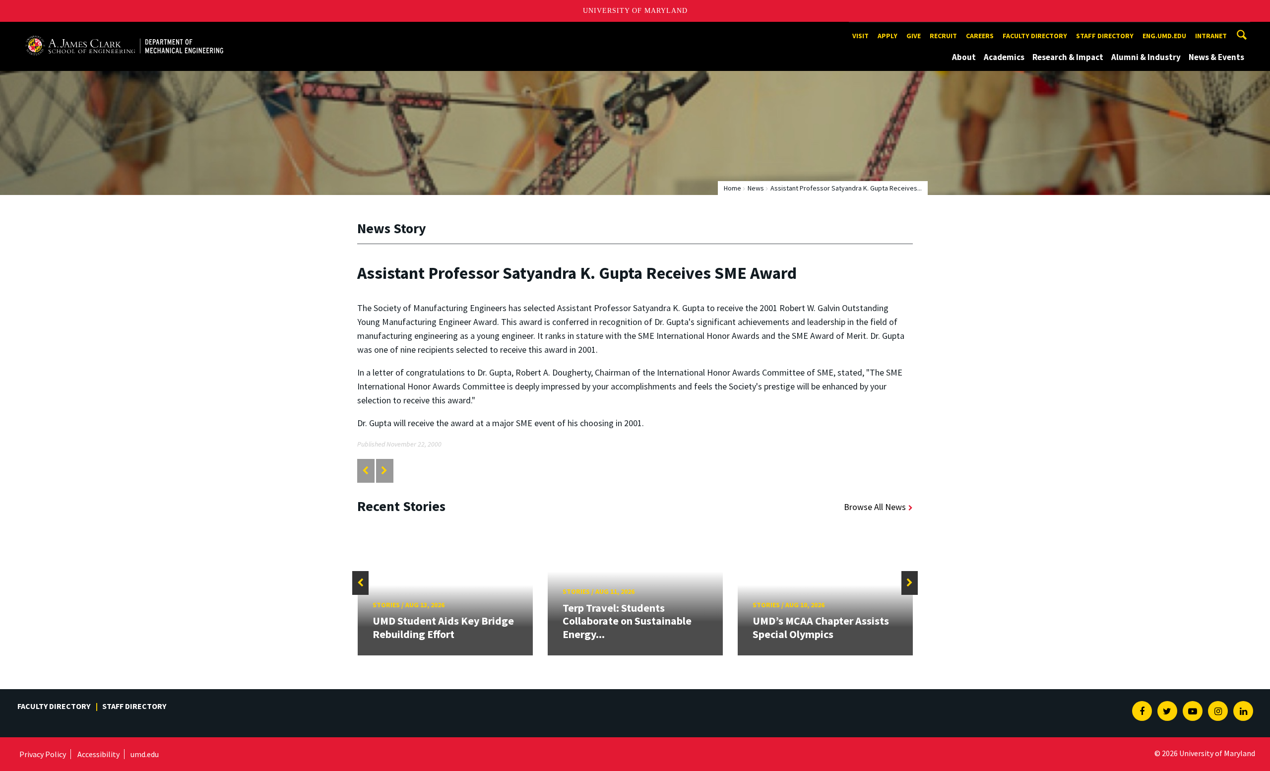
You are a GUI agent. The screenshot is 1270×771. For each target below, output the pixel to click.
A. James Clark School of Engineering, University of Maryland (124, 31)
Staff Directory (1105, 35)
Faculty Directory (1035, 35)
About (964, 57)
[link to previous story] (365, 470)
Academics (1004, 57)
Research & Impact (1067, 57)
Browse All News (875, 507)
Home (732, 188)
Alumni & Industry (1146, 57)
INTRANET (1211, 35)
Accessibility (98, 754)
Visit (860, 35)
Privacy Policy (42, 754)
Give (913, 35)
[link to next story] (384, 470)
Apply (887, 35)
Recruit (943, 35)
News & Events (1216, 57)
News (756, 188)
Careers (980, 35)
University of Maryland (635, 10)
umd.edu (144, 754)
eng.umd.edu (1164, 35)
